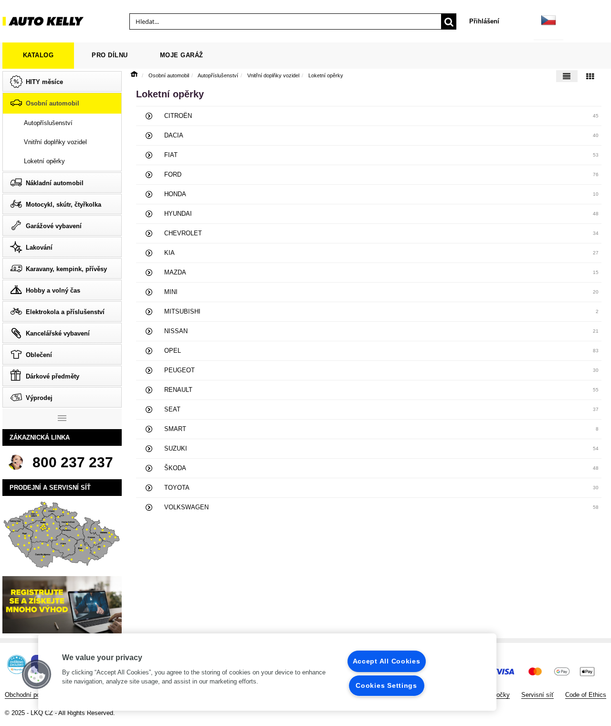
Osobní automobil (168, 75)
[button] (36, 674)
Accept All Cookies (387, 661)
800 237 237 (72, 462)
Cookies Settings (386, 685)
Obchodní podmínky (33, 694)
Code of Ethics (585, 694)
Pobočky (497, 694)
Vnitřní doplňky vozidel (273, 75)
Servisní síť (537, 694)
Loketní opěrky (325, 75)
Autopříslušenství (218, 75)
